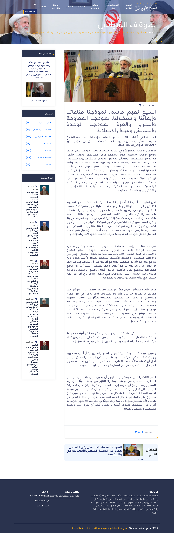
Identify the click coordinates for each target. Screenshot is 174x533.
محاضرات (80, 7)
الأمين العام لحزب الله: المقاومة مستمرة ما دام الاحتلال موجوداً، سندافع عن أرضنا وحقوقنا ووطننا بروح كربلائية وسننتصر (32, 280)
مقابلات (69, 7)
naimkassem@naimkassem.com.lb (61, 496)
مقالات (43, 7)
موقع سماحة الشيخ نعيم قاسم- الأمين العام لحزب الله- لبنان (99, 528)
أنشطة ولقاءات (56, 7)
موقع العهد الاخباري (39, 495)
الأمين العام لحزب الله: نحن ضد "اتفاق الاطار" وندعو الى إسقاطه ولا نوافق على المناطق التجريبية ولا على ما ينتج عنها (32, 205)
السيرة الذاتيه (43, 506)
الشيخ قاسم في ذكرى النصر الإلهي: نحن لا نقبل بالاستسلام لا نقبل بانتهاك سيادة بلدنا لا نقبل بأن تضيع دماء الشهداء (32, 242)
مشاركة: (149, 432)
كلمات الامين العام (113, 7)
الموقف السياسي (95, 7)
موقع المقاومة (42, 501)
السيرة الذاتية (129, 7)
